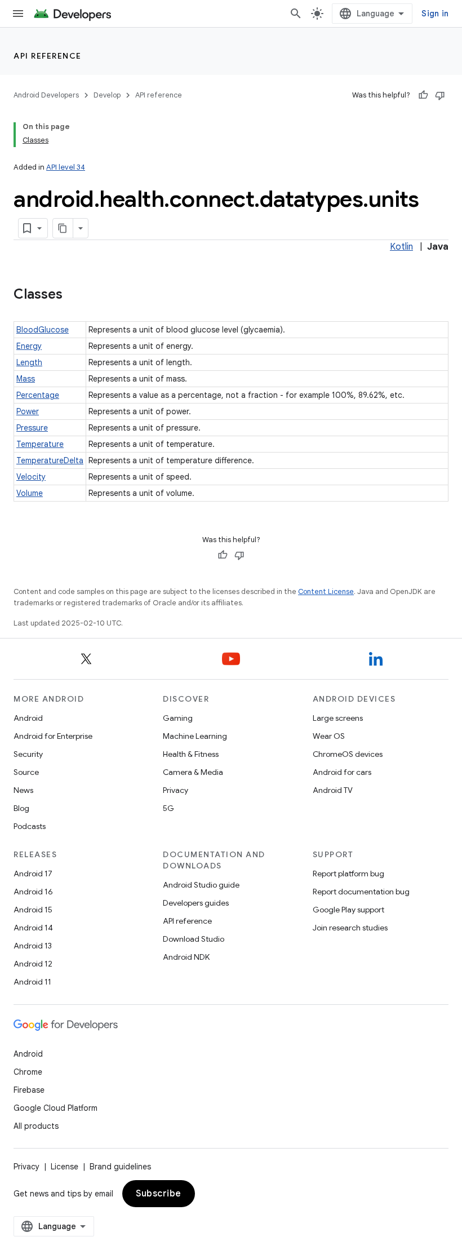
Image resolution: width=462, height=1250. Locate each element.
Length (29, 362)
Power (27, 411)
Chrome (28, 1072)
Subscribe (158, 1193)
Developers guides (196, 903)
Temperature (40, 444)
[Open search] (296, 13)
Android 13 (33, 946)
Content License (326, 591)
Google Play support (348, 910)
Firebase (29, 1090)
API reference (48, 56)
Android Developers (46, 95)
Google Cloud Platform (55, 1108)
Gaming (178, 718)
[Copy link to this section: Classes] (74, 295)
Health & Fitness (191, 754)
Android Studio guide (201, 885)
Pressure (32, 428)
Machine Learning (195, 736)
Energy (29, 346)
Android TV (333, 790)
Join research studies (350, 928)
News (23, 790)
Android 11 (32, 982)
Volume (29, 493)
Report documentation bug (361, 891)
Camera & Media (193, 772)
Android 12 (33, 964)
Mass (25, 379)
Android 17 (33, 873)
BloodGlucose (42, 330)
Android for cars (342, 772)
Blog (21, 808)
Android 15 (33, 910)
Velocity (31, 477)
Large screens (338, 718)
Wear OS (329, 736)
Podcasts (30, 826)
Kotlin (401, 246)
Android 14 (33, 928)
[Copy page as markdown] (63, 228)
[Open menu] (18, 13)
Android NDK (186, 957)
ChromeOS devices (348, 754)
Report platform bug (348, 873)
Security (28, 754)
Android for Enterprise (53, 736)
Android (28, 718)
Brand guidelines (120, 1166)
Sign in (434, 13)
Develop (107, 95)
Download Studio (193, 939)
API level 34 (65, 167)
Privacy (175, 790)
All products (36, 1126)
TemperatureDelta (49, 460)
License (64, 1166)
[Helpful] (423, 95)
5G (168, 808)
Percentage (37, 395)
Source (26, 772)
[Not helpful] (440, 95)
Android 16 (33, 891)
